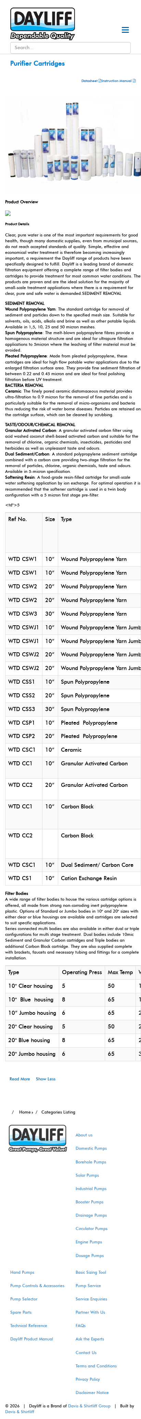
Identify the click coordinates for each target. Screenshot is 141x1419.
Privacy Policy (88, 1379)
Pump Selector (23, 1299)
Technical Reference (28, 1326)
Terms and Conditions (96, 1366)
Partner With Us (90, 1312)
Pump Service (88, 1286)
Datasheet (90, 81)
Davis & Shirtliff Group (89, 1406)
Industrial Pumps (91, 1189)
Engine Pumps (89, 1242)
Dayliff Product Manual (31, 1339)
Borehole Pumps (91, 1162)
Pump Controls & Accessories (37, 1286)
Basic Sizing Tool (91, 1272)
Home (24, 1112)
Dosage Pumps (90, 1256)
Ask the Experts (90, 1339)
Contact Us (86, 1353)
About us (84, 1135)
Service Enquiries (91, 1299)
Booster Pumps (89, 1202)
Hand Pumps (22, 1272)
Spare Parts (20, 1312)
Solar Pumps (87, 1175)
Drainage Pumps (91, 1215)
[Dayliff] (39, 24)
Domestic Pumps (91, 1148)
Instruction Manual (117, 81)
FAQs (81, 1326)
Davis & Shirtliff (19, 1412)
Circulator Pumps (91, 1229)
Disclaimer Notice (92, 1393)
